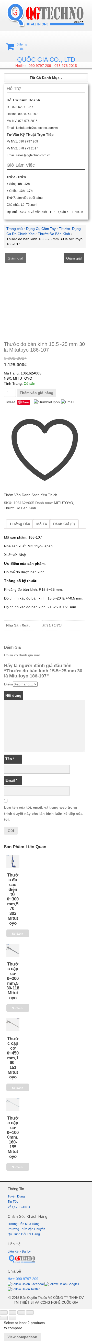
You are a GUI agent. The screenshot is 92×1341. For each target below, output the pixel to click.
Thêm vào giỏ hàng (36, 393)
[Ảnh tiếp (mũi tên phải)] (12, 1318)
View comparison (22, 1337)
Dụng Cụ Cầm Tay (41, 229)
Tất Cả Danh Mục (45, 78)
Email (11, 780)
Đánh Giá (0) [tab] (64, 524)
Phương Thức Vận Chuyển (26, 1229)
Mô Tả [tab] (41, 524)
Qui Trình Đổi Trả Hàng (24, 1234)
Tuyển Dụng (16, 1196)
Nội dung (13, 695)
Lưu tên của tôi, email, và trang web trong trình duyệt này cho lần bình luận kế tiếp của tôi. (43, 813)
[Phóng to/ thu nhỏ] (4, 1312)
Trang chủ (14, 229)
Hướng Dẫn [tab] (20, 524)
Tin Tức (13, 1201)
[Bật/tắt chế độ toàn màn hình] (12, 1312)
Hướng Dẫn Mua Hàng (24, 1224)
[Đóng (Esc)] (30, 1312)
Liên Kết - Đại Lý (19, 1251)
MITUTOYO (63, 503)
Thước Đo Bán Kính (54, 234)
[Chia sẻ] (21, 1312)
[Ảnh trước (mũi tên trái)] (4, 1318)
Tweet (10, 402)
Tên (9, 759)
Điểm (8, 684)
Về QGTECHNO (19, 1207)
